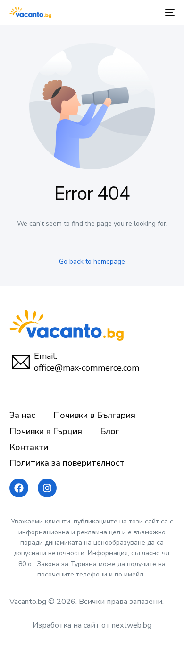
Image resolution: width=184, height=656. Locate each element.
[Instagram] (47, 488)
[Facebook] (18, 488)
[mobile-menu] (169, 12)
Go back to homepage (92, 261)
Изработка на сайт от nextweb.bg (92, 625)
